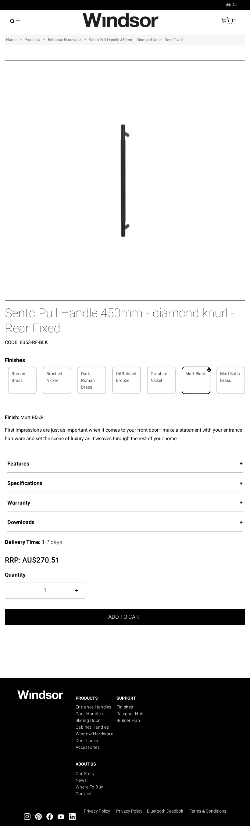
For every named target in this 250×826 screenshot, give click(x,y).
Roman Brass (18, 377)
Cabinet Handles (92, 727)
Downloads (20, 522)
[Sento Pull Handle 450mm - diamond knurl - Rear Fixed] (125, 64)
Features (18, 463)
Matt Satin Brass (230, 377)
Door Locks (87, 740)
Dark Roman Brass (88, 380)
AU (235, 4)
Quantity (15, 574)
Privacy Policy (97, 811)
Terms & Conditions (208, 811)
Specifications (24, 483)
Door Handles (89, 713)
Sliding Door (88, 720)
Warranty (18, 502)
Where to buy (89, 786)
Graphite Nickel (159, 377)
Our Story (85, 773)
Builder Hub (128, 720)
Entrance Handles (94, 707)
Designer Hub (130, 713)
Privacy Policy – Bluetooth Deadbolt (150, 811)
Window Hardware (94, 733)
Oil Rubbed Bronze (126, 377)
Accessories (88, 747)
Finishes (124, 707)
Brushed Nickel (54, 377)
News (81, 780)
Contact (84, 793)
